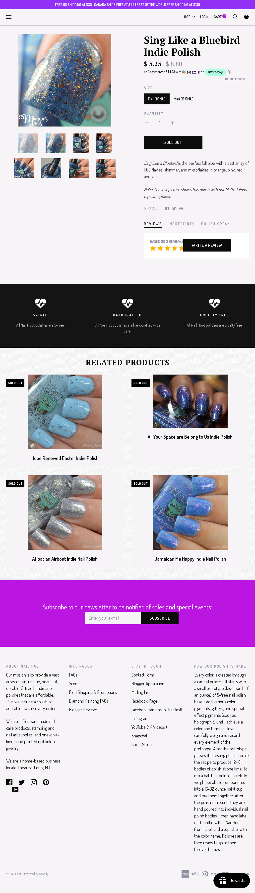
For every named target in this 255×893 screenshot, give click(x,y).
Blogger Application (147, 683)
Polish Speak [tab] (215, 224)
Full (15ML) (157, 98)
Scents (74, 683)
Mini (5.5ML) (183, 98)
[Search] (235, 17)
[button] (196, 72)
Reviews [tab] (153, 224)
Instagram (139, 718)
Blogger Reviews (83, 709)
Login (204, 17)
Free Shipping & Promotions (93, 692)
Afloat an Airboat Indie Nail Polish (65, 559)
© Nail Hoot (13, 874)
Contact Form (142, 675)
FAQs (73, 675)
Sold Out (173, 142)
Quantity (153, 113)
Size (148, 88)
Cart (219, 17)
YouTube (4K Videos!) (149, 727)
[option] (65, 80)
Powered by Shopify (36, 874)
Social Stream (143, 744)
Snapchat (139, 735)
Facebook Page (144, 701)
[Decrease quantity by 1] (147, 122)
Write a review (207, 245)
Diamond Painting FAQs (88, 701)
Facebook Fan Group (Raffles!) (156, 709)
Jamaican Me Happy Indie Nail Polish (190, 559)
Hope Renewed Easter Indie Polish (65, 458)
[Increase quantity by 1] (172, 122)
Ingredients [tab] (182, 224)
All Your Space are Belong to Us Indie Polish (190, 437)
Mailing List (140, 692)
